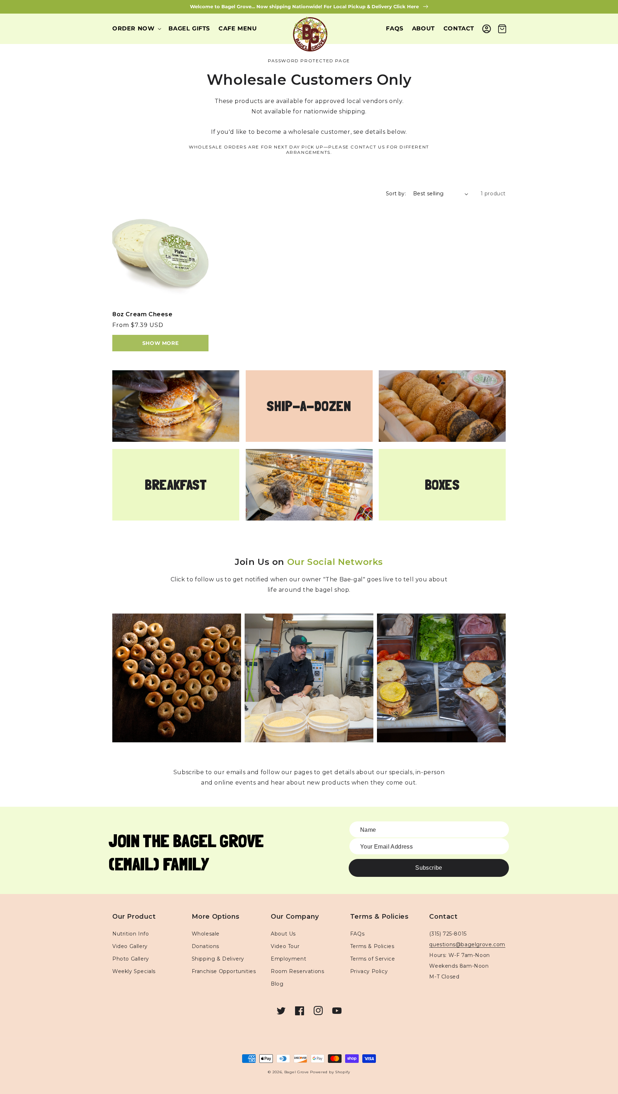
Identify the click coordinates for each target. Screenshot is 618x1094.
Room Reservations (297, 971)
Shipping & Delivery (218, 959)
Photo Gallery (130, 959)
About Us (283, 934)
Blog (277, 984)
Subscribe (428, 868)
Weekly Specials (134, 971)
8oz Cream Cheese (142, 314)
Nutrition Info (130, 934)
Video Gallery (130, 946)
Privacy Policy (369, 971)
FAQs (357, 934)
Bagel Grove (296, 1072)
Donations (205, 946)
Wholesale (206, 934)
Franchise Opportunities (224, 971)
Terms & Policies (372, 946)
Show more (160, 343)
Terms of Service (372, 959)
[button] (136, 29)
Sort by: (396, 193)
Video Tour (285, 946)
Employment (288, 959)
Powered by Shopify (330, 1072)
